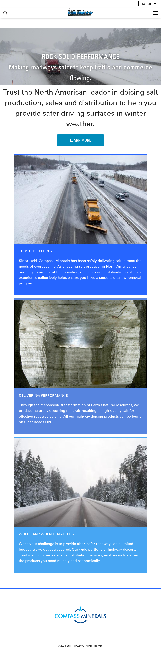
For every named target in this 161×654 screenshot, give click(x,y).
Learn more (80, 140)
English (146, 3)
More (5, 13)
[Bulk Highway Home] (80, 12)
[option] (80, 56)
